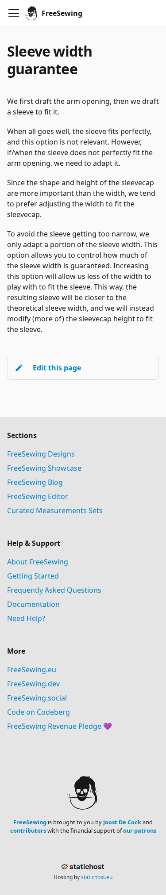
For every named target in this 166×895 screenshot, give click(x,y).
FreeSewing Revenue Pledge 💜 (59, 726)
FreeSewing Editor (37, 496)
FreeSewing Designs (41, 454)
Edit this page (57, 368)
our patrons (139, 830)
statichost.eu (96, 877)
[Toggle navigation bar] (13, 13)
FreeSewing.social (37, 698)
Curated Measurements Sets (55, 510)
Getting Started (33, 576)
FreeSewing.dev (33, 684)
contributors (28, 830)
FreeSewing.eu (31, 669)
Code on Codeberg (38, 712)
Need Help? (26, 618)
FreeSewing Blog (35, 482)
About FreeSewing (37, 562)
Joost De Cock (122, 822)
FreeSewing (29, 822)
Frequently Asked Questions (54, 590)
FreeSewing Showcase (44, 468)
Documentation (33, 604)
